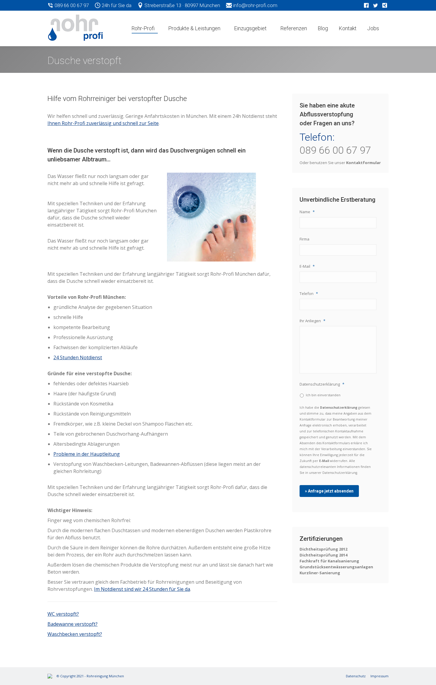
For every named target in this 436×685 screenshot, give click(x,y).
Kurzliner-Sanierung (320, 572)
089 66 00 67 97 (71, 5)
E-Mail (307, 266)
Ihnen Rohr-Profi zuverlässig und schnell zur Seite (103, 123)
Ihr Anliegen (312, 320)
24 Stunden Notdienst (77, 357)
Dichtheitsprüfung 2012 (323, 549)
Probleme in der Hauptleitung (86, 454)
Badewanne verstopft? (72, 624)
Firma (304, 239)
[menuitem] (144, 28)
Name (307, 211)
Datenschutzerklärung (322, 384)
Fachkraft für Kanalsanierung (329, 561)
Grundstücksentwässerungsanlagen (336, 567)
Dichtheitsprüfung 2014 (323, 555)
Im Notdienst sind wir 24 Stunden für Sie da (142, 589)
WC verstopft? (63, 614)
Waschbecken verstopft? (74, 634)
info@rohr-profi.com (254, 5)
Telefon (309, 293)
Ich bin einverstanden (323, 395)
